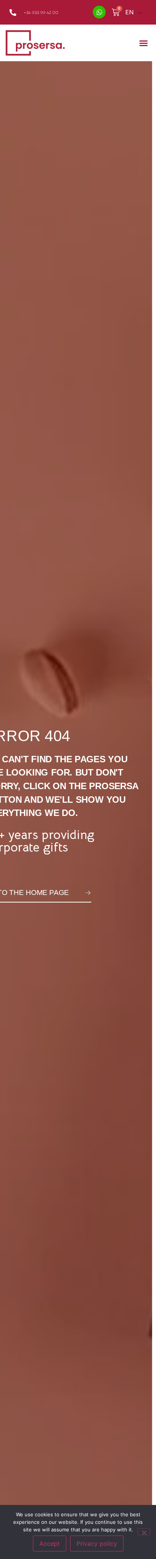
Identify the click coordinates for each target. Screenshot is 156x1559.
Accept (49, 1543)
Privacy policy (96, 1543)
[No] (143, 1531)
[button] (143, 43)
